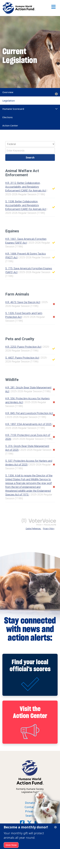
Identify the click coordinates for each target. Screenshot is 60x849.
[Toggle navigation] (53, 8)
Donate (30, 803)
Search (30, 815)
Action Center (10, 125)
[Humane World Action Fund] (18, 8)
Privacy (30, 811)
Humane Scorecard (13, 108)
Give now (11, 844)
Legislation (8, 100)
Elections (7, 117)
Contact (30, 807)
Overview (7, 92)
